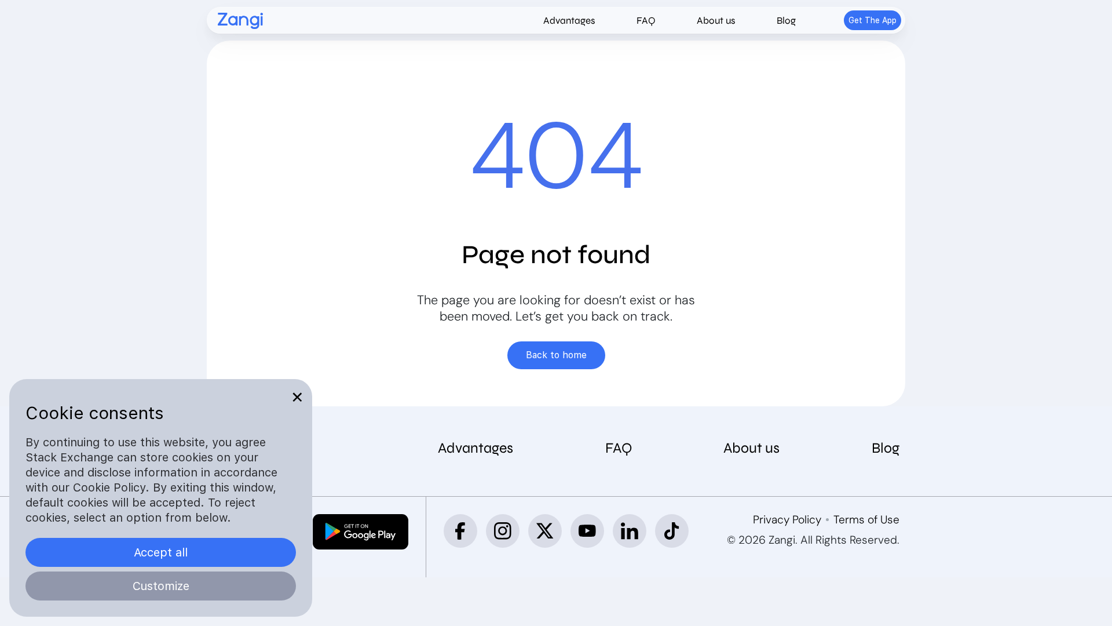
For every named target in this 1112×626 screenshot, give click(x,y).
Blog (786, 20)
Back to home (556, 355)
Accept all (161, 552)
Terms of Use (866, 519)
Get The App (872, 20)
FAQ (646, 20)
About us (716, 20)
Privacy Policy (787, 519)
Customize (161, 586)
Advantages (569, 20)
